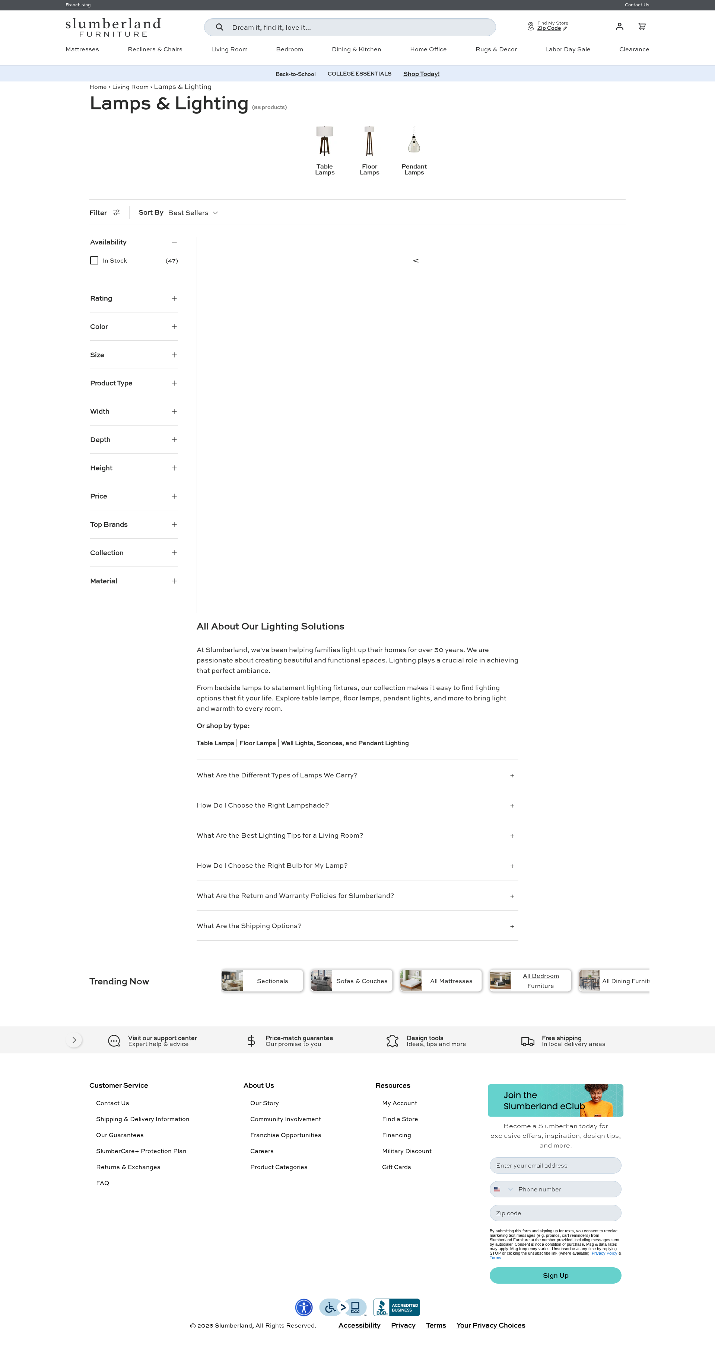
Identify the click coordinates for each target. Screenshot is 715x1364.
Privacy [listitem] (403, 1325)
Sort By (151, 212)
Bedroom (289, 49)
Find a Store (400, 1118)
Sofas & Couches (362, 980)
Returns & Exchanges (128, 1166)
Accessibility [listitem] (360, 1325)
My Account (399, 1102)
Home (98, 86)
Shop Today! (421, 73)
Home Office (428, 49)
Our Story (264, 1102)
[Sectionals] (232, 980)
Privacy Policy (604, 1253)
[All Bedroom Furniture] (500, 980)
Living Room (229, 49)
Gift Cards (396, 1166)
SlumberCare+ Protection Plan (141, 1150)
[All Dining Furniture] (589, 980)
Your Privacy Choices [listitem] (491, 1325)
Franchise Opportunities (285, 1134)
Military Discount (407, 1150)
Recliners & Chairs (155, 49)
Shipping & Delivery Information (143, 1118)
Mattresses (82, 49)
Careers (262, 1150)
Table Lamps (215, 742)
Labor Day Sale (568, 49)
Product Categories (279, 1166)
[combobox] (350, 27)
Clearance (634, 49)
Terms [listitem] (436, 1325)
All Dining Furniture (630, 980)
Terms (495, 1257)
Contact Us (112, 1102)
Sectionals (272, 980)
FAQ (102, 1182)
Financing (396, 1134)
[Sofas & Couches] (321, 980)
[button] (642, 26)
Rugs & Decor (496, 49)
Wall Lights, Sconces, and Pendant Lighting (345, 742)
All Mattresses (451, 980)
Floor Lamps (257, 742)
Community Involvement (285, 1118)
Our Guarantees (120, 1134)
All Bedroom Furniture (541, 980)
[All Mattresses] (411, 980)
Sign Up (556, 1275)
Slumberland (233, 1325)
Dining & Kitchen (356, 49)
